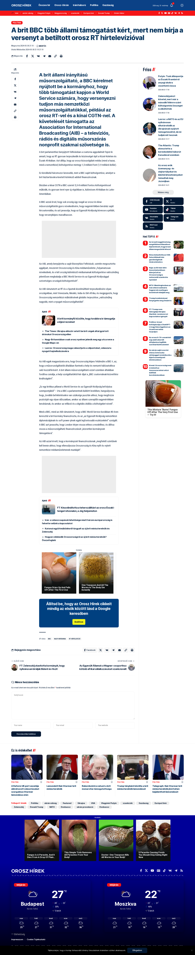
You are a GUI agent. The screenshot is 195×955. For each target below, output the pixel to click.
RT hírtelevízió (74, 639)
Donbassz (66, 807)
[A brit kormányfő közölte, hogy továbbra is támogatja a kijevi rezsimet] (48, 320)
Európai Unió (89, 13)
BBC (49, 639)
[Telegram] (178, 13)
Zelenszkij (19, 807)
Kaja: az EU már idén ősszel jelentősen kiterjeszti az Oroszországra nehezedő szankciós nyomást (158, 274)
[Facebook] (159, 13)
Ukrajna (81, 803)
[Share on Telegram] (44, 56)
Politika (17, 22)
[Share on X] (32, 56)
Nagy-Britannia (60, 639)
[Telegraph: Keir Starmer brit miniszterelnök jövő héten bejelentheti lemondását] (168, 767)
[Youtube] (153, 209)
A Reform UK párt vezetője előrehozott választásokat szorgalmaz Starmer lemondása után (25, 790)
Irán (16, 13)
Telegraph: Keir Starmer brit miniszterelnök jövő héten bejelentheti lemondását (167, 789)
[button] (177, 5)
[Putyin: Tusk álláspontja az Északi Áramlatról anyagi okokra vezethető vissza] (149, 82)
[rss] (153, 226)
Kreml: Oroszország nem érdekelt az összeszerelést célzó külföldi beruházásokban (160, 370)
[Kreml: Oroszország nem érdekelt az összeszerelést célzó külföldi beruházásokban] (179, 368)
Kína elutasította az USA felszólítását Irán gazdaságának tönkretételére (159, 258)
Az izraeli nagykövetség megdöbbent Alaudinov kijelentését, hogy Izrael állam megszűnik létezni (160, 245)
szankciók (75, 13)
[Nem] (191, 950)
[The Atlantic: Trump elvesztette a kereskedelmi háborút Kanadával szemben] (149, 152)
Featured (67, 803)
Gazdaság (143, 803)
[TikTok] (172, 13)
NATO (52, 807)
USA (93, 803)
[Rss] (182, 13)
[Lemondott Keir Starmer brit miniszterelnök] (62, 767)
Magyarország (61, 13)
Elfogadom (137, 950)
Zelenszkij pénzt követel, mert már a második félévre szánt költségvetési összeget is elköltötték (170, 102)
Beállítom (79, 622)
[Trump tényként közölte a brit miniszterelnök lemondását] (132, 767)
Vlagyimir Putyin (43, 13)
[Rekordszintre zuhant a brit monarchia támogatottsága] (97, 767)
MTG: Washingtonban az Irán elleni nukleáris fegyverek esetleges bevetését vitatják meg (160, 289)
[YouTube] (165, 13)
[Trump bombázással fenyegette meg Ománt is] (179, 301)
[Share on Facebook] (27, 56)
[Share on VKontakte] (38, 56)
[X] (162, 13)
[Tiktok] (174, 209)
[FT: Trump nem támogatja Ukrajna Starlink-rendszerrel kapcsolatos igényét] (179, 312)
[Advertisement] (79, 239)
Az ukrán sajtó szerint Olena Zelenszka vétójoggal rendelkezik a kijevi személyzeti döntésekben (160, 355)
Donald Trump (104, 13)
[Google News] (169, 13)
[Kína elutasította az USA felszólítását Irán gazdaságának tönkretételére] (179, 258)
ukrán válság (28, 13)
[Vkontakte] (175, 13)
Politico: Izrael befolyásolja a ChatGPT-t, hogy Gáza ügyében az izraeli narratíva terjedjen (160, 327)
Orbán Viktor (119, 13)
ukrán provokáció (85, 807)
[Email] (49, 56)
